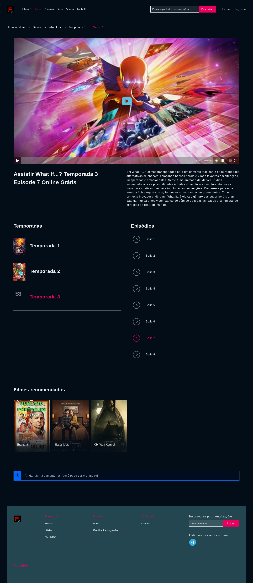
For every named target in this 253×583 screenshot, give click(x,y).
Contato (145, 523)
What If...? (55, 27)
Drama (71, 438)
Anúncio (70, 9)
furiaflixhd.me (16, 27)
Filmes (25, 9)
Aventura (28, 438)
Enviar (231, 523)
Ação (19, 438)
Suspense (61, 438)
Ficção (98, 438)
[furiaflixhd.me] (11, 9)
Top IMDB (81, 9)
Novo (60, 9)
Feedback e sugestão (105, 530)
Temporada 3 (77, 27)
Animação (49, 9)
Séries (38, 9)
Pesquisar (207, 9)
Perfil (96, 523)
